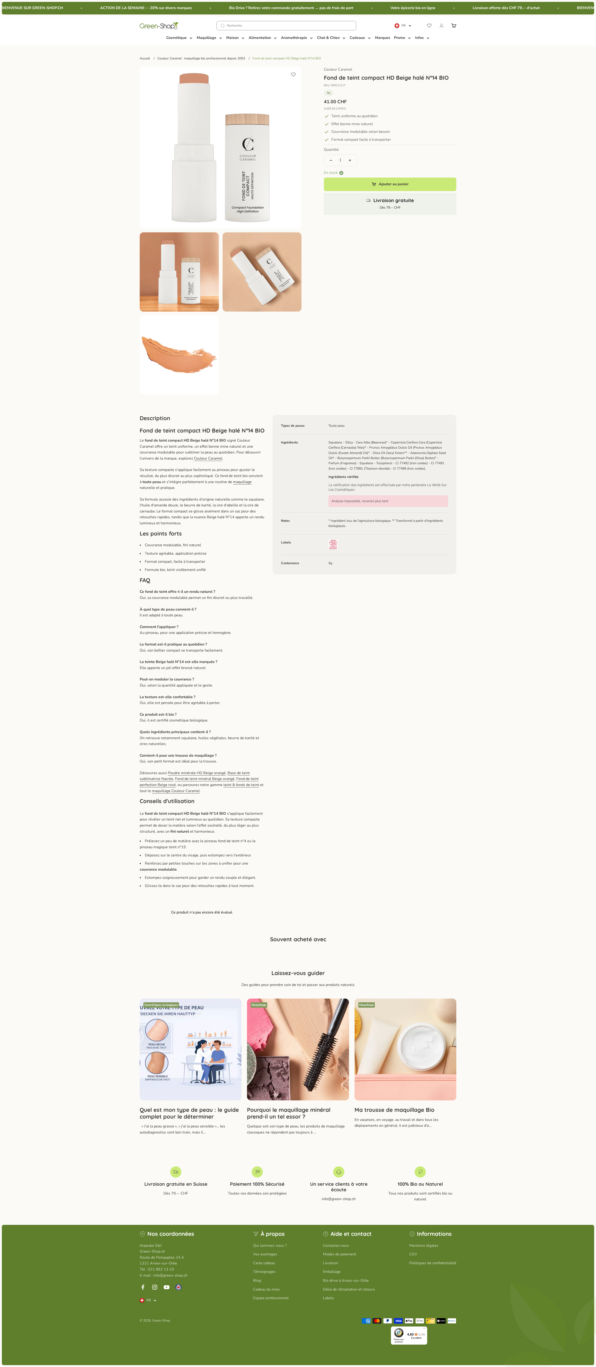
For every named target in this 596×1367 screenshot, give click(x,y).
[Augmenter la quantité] (350, 160)
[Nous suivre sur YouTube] (166, 1287)
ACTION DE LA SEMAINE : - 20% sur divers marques (120, 7)
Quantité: (331, 149)
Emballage (332, 1271)
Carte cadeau (264, 1263)
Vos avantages (265, 1254)
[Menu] (424, 1329)
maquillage (242, 481)
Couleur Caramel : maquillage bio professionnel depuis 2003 (201, 58)
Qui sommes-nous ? (270, 1245)
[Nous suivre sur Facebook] (143, 1287)
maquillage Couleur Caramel (176, 790)
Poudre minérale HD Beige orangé (197, 773)
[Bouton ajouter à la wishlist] (293, 74)
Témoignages (264, 1271)
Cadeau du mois (266, 1289)
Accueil (145, 58)
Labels (328, 1298)
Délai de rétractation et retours (349, 1289)
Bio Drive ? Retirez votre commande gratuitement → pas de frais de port (265, 7)
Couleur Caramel (338, 69)
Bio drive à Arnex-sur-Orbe (346, 1280)
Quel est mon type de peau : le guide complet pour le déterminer (189, 1113)
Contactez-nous (336, 1245)
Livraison (330, 1263)
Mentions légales (423, 1245)
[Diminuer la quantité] (331, 160)
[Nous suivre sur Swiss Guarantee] (178, 1287)
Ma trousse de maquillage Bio (394, 1109)
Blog (257, 1280)
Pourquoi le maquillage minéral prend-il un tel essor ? (288, 1113)
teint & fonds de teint (241, 784)
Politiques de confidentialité (432, 1263)
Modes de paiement (339, 1254)
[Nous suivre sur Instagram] (155, 1287)
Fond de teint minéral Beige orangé (204, 778)
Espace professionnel (271, 1298)
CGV (413, 1254)
